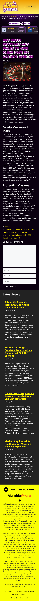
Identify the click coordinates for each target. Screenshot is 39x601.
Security (19, 591)
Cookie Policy (9, 591)
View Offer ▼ (21, 31)
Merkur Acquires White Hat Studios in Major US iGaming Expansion (18, 444)
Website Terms (29, 591)
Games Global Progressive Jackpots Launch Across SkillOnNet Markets (19, 396)
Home (12, 16)
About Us (15, 594)
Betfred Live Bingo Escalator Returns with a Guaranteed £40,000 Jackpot (18, 351)
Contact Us (23, 594)
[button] (23, 6)
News (16, 16)
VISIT (21, 28)
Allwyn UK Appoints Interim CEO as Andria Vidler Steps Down (17, 305)
